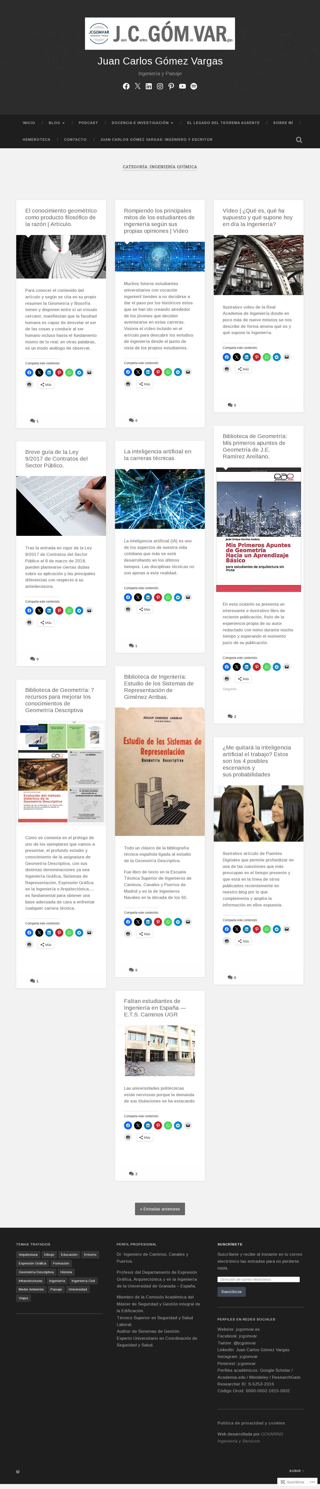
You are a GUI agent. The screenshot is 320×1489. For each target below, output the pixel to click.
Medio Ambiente (31, 1289)
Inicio (29, 123)
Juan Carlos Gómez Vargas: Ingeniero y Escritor (156, 140)
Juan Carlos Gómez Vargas (160, 61)
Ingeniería (57, 1281)
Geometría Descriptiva (36, 1272)
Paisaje (56, 1289)
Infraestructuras (30, 1281)
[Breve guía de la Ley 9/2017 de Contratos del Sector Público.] (61, 506)
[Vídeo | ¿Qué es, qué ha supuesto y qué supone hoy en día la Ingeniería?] (259, 265)
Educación (69, 1254)
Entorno (90, 1254)
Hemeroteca (36, 140)
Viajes (23, 1298)
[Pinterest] (171, 85)
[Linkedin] (149, 85)
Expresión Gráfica (32, 1263)
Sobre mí (283, 123)
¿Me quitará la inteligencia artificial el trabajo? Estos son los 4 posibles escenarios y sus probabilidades (257, 761)
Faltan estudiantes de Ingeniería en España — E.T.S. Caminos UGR (155, 1008)
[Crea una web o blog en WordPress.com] (18, 1472)
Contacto (75, 140)
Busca (299, 139)
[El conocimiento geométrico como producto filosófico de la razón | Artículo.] (61, 257)
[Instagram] (160, 85)
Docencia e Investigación (140, 123)
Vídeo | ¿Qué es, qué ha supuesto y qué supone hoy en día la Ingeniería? (257, 217)
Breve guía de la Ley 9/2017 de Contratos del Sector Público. (56, 459)
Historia (66, 1272)
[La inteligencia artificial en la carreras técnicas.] (160, 499)
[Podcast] (194, 85)
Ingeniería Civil (83, 1281)
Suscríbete (230, 1244)
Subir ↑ (296, 1471)
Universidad (78, 1289)
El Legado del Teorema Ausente (223, 123)
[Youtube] (182, 85)
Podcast (88, 123)
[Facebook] (126, 85)
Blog (54, 123)
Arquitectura (28, 1254)
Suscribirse (232, 1291)
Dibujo (49, 1254)
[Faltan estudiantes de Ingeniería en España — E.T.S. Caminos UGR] (160, 1050)
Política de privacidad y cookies (251, 1423)
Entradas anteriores (162, 1209)
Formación (61, 1263)
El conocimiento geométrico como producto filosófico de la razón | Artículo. (61, 217)
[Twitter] (138, 85)
